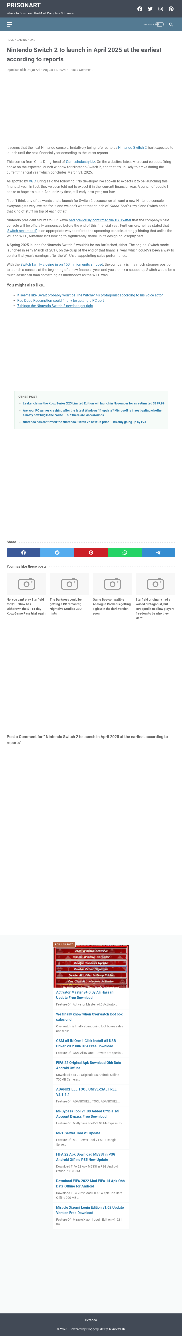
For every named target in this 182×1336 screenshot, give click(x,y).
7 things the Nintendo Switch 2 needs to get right (55, 306)
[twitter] (57, 552)
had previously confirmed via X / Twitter (100, 220)
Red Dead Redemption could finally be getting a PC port (60, 300)
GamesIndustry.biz (80, 162)
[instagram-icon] (160, 9)
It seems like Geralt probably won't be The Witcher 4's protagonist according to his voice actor (90, 295)
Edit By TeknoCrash (111, 1329)
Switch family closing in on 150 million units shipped (61, 264)
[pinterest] (91, 552)
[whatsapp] (125, 552)
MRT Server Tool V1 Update (78, 1133)
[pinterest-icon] (170, 9)
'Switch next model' (22, 231)
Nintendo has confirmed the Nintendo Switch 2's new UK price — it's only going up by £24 (84, 422)
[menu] (12, 24)
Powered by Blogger (83, 1329)
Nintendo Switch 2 (132, 147)
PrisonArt (24, 5)
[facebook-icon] (139, 9)
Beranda (91, 1320)
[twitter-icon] (149, 9)
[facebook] (23, 552)
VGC (32, 181)
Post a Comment (81, 70)
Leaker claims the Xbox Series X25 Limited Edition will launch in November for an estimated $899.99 (93, 403)
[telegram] (158, 552)
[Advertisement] (91, 109)
